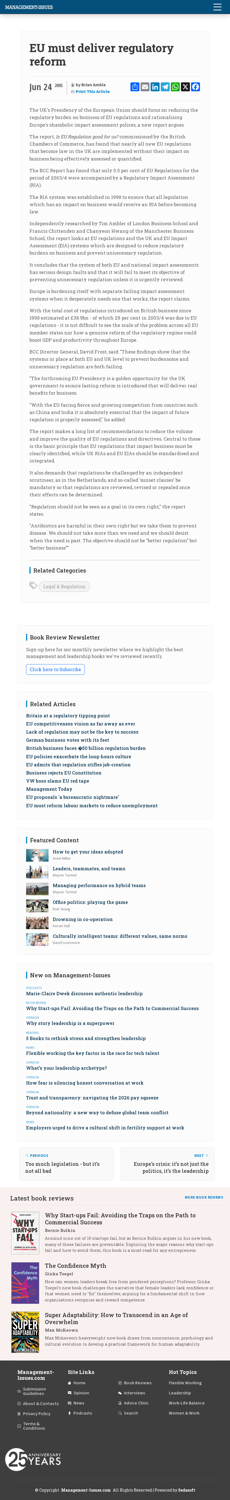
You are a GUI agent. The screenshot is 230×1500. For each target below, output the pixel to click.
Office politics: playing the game (90, 902)
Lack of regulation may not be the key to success (82, 732)
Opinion (81, 1393)
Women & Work (184, 1413)
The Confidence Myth (75, 1265)
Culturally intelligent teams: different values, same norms (120, 936)
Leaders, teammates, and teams (89, 868)
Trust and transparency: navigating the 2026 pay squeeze (92, 1098)
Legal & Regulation (64, 586)
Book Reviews (137, 1383)
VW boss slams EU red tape (57, 781)
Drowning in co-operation (83, 919)
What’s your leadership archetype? (66, 1068)
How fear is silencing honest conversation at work (85, 1083)
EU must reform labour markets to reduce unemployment (92, 805)
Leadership (180, 1393)
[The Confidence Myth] (28, 1284)
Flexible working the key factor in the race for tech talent (92, 1053)
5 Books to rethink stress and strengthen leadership (86, 1038)
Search (131, 1413)
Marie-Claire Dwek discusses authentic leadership (84, 993)
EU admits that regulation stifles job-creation (78, 765)
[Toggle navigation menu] (217, 7)
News (78, 1403)
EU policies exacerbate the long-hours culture (78, 756)
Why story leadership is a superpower (70, 1023)
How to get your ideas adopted (88, 852)
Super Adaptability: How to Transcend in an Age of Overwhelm (116, 1318)
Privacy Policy (36, 1413)
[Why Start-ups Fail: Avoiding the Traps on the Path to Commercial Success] (28, 1235)
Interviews (134, 1393)
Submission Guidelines (34, 1391)
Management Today (49, 789)
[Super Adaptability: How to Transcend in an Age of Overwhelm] (28, 1332)
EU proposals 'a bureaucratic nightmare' (72, 797)
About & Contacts (41, 1403)
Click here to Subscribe (55, 669)
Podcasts (82, 1413)
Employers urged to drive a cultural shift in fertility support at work (105, 1128)
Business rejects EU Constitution (64, 773)
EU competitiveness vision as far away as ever (80, 724)
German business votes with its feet (67, 740)
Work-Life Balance (187, 1403)
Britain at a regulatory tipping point (68, 715)
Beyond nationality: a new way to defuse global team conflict (97, 1112)
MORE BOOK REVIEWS (204, 1197)
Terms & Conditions (34, 1426)
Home (79, 1383)
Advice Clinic (136, 1403)
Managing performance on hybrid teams (99, 885)
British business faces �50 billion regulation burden (86, 748)
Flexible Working (185, 1383)
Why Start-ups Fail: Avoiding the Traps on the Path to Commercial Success (112, 1008)
